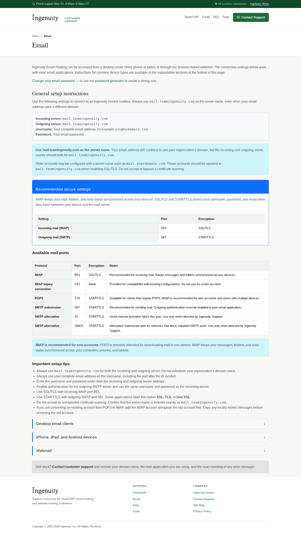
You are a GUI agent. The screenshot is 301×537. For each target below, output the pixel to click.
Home (35, 36)
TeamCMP (191, 17)
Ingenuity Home (259, 3)
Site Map (199, 505)
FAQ (216, 17)
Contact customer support (72, 467)
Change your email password (53, 81)
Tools (225, 17)
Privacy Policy (202, 511)
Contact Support (253, 17)
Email (206, 17)
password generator (109, 81)
